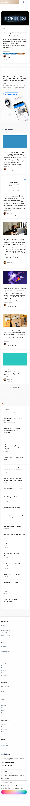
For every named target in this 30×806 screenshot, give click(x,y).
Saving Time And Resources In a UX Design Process (13, 544)
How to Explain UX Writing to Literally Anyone (13, 458)
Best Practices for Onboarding (11, 574)
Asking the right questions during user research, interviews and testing (13, 468)
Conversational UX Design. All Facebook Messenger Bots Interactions (11, 430)
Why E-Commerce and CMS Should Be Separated (13, 565)
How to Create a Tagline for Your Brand (12, 164)
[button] (22, 2)
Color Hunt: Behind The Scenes (12, 526)
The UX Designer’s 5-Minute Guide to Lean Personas (13, 498)
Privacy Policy (6, 787)
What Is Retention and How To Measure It (11, 554)
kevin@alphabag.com (9, 762)
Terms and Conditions (20, 785)
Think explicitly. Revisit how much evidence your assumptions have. (14, 370)
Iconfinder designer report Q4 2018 (11, 300)
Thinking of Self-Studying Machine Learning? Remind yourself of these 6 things (13, 256)
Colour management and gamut (12, 507)
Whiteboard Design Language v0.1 (12, 488)
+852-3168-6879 (8, 765)
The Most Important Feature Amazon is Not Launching (13, 338)
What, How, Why (20, 53)
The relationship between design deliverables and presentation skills (12, 479)
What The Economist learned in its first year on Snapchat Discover (14, 516)
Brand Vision (7, 53)
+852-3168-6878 (7, 764)
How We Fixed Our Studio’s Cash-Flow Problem (14, 208)
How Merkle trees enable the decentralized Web (11, 600)
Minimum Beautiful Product (9, 49)
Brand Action (13, 53)
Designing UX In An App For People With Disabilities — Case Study (12, 373)
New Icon (6, 591)
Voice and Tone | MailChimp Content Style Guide (13, 419)
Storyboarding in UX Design (10, 582)
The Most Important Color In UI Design (14, 534)
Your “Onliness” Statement (10, 410)
